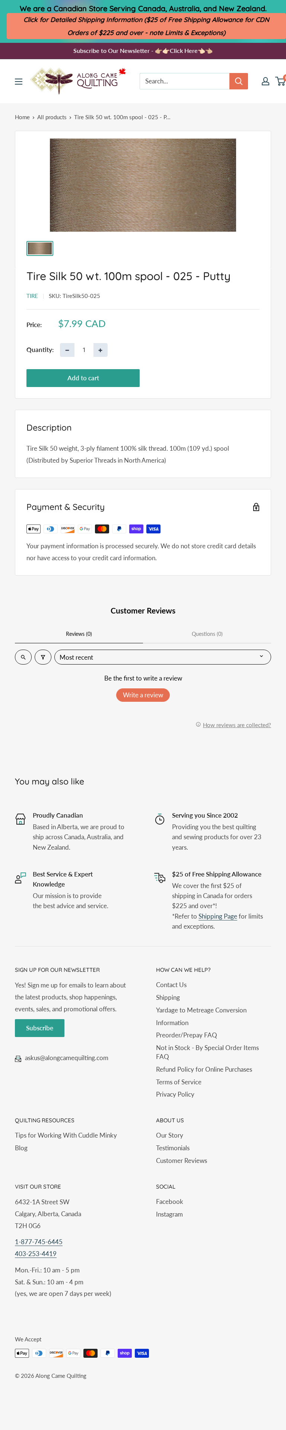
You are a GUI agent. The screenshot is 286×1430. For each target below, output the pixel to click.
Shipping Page (217, 916)
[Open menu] (18, 82)
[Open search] (23, 657)
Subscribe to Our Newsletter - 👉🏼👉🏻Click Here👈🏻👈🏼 (143, 50)
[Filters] (43, 657)
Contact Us (171, 985)
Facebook (169, 1201)
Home (22, 117)
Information (172, 1023)
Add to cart (83, 378)
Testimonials (173, 1148)
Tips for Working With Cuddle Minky (66, 1135)
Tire (32, 295)
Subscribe (39, 1028)
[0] (280, 81)
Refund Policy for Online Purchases (204, 1069)
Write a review (143, 695)
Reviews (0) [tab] (79, 634)
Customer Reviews (181, 1160)
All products (52, 117)
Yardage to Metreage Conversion (201, 1010)
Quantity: (40, 349)
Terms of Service (178, 1082)
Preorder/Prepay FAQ (186, 1035)
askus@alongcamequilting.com (66, 1058)
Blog (21, 1148)
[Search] (238, 81)
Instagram (169, 1214)
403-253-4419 (36, 1254)
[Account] (265, 81)
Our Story (169, 1135)
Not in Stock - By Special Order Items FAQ (207, 1052)
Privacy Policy (175, 1094)
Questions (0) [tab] (207, 634)
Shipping (168, 997)
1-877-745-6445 (39, 1242)
